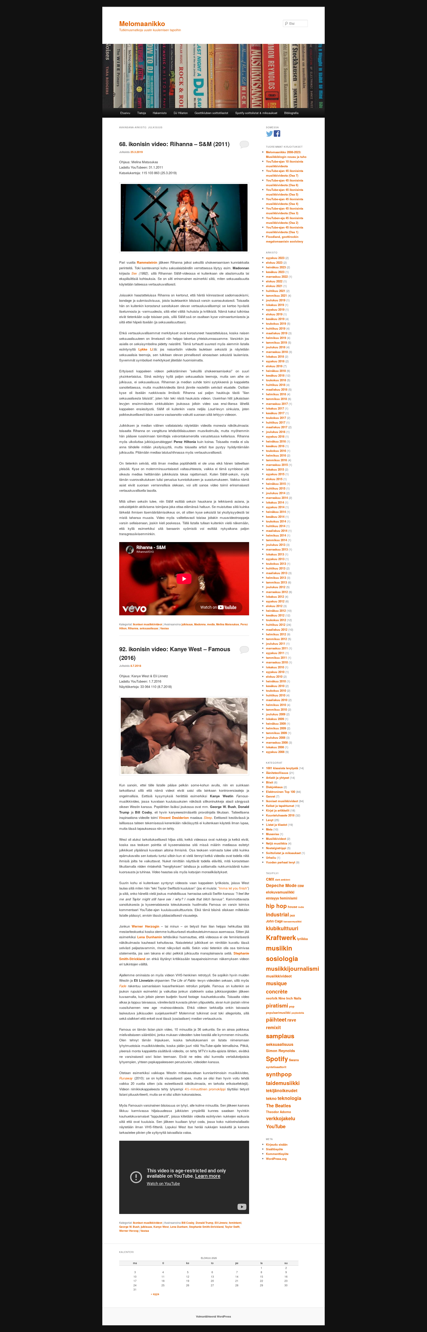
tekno (271, 1098)
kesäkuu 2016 (275, 446)
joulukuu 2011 (275, 643)
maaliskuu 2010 (276, 700)
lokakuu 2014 (275, 502)
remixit (273, 1027)
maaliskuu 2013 (276, 573)
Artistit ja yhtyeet (277, 777)
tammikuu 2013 (276, 582)
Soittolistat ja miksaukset (283, 853)
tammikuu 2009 (276, 733)
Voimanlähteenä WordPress (213, 1316)
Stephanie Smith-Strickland (206, 1227)
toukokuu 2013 (276, 563)
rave (291, 1020)
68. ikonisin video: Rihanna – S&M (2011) (174, 144)
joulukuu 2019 (275, 300)
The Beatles (278, 1105)
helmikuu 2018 (276, 394)
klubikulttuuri (282, 928)
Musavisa (272, 834)
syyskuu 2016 (275, 436)
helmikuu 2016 (276, 455)
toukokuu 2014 (276, 521)
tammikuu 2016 (276, 460)
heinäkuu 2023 (276, 267)
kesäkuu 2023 (275, 272)
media (211, 624)
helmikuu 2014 (276, 535)
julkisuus (187, 624)
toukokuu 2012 (276, 620)
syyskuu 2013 (275, 559)
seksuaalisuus (149, 628)
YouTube (276, 1126)
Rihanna (133, 628)
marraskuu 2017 (277, 404)
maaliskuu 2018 (276, 389)
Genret (270, 796)
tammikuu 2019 (276, 342)
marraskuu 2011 (277, 648)
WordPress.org (276, 1159)
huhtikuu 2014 (275, 526)
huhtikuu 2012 (275, 624)
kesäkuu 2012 (275, 615)
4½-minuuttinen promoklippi (205, 1089)
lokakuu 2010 (275, 667)
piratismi (277, 1005)
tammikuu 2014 (276, 540)
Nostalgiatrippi (276, 848)
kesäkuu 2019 (275, 319)
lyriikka (302, 938)
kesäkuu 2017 (275, 413)
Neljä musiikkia (276, 843)
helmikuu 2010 (276, 705)
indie (301, 907)
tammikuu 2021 (276, 295)
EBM (301, 886)
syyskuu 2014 (275, 507)
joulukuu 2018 (275, 347)
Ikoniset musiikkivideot (147, 624)
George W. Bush (129, 1227)
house (292, 906)
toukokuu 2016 (276, 451)
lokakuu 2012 (275, 596)
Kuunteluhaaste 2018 (280, 815)
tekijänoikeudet (281, 1090)
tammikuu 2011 (276, 657)
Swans (294, 1060)
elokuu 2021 (274, 286)
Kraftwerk (281, 937)
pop (291, 1006)
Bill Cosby (187, 1223)
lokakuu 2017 (275, 408)
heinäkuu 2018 (276, 371)
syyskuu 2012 (275, 601)
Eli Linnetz (221, 1223)
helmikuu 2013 (276, 577)
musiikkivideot (279, 976)
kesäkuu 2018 (275, 375)
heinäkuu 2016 (276, 441)
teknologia (289, 1098)
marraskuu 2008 (277, 742)
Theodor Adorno (278, 1112)
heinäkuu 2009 (276, 723)
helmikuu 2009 (276, 728)
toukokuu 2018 (276, 380)
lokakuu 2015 (275, 469)
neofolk (272, 998)
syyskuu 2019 (275, 309)
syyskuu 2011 (275, 653)
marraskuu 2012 (277, 592)
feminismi (235, 1223)
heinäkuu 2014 (276, 512)
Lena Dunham (179, 1227)
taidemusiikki (283, 1083)
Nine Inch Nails (289, 998)
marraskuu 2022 (277, 276)
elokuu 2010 (274, 676)
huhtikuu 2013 (275, 568)
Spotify (277, 1058)
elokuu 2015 (274, 479)
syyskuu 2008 (275, 752)
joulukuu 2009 (275, 714)
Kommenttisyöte (277, 1154)
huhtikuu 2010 (275, 695)
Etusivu (125, 113)
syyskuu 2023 (275, 258)
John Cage (274, 921)
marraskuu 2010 (277, 662)
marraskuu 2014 (277, 498)
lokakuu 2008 (275, 747)
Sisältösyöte (274, 1149)
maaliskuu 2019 (276, 333)
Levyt (269, 820)
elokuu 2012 (274, 606)
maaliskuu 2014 (276, 530)
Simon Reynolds (280, 1050)
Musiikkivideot (276, 838)
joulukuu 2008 (275, 737)
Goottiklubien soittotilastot (211, 113)
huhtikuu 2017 (275, 422)
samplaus (280, 1035)
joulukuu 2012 (275, 587)
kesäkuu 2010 (275, 686)
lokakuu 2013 (275, 554)
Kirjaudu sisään (277, 1144)
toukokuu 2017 (276, 418)
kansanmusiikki (293, 921)
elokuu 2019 (274, 314)
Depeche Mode (281, 885)
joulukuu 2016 (275, 432)
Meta (269, 829)
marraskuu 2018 (277, 352)
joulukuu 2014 (275, 493)
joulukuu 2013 (275, 545)
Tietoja (141, 113)
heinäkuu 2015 (276, 483)
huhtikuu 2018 (275, 385)
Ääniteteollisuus (277, 773)
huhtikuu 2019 (275, 328)
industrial (277, 914)
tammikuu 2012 (276, 639)
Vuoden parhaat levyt (280, 862)
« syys (155, 1294)
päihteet (276, 1019)
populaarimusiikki (278, 1013)
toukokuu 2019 (276, 323)
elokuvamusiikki (280, 892)
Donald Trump (204, 1223)
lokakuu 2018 (275, 356)
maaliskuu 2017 (276, 427)
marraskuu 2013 (277, 549)
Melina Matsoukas (227, 624)
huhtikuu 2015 (275, 488)
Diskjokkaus (274, 787)
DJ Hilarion (181, 113)
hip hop (276, 906)
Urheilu (271, 857)
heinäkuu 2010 (276, 681)
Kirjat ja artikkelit (277, 810)
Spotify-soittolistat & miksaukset (256, 113)
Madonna (200, 624)
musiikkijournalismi (292, 968)
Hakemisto (160, 113)
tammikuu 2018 (276, 399)
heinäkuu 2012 (276, 610)
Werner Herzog (128, 1231)
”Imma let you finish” (233, 888)
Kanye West (161, 1227)
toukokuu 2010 (276, 690)
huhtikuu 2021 (275, 291)
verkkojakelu (280, 1118)
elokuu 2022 (274, 281)
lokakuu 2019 (275, 305)
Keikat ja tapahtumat (280, 806)
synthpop (279, 1074)
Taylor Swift (232, 1227)
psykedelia (298, 1012)
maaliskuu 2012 (276, 629)
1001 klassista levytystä (282, 768)
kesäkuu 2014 (275, 516)
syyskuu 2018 (275, 361)
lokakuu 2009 (275, 719)
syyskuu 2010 (275, 672)
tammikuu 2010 (276, 709)
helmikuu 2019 (276, 338)
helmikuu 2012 (276, 634)
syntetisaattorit (276, 1067)
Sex (134, 273)
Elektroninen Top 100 (280, 791)
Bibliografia (291, 113)
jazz (292, 915)
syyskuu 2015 (275, 474)
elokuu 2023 (274, 262)
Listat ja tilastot (276, 824)
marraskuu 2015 (277, 465)
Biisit (269, 782)
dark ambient (282, 879)
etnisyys (272, 898)
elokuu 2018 (274, 366)
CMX (270, 879)
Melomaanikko (142, 23)
